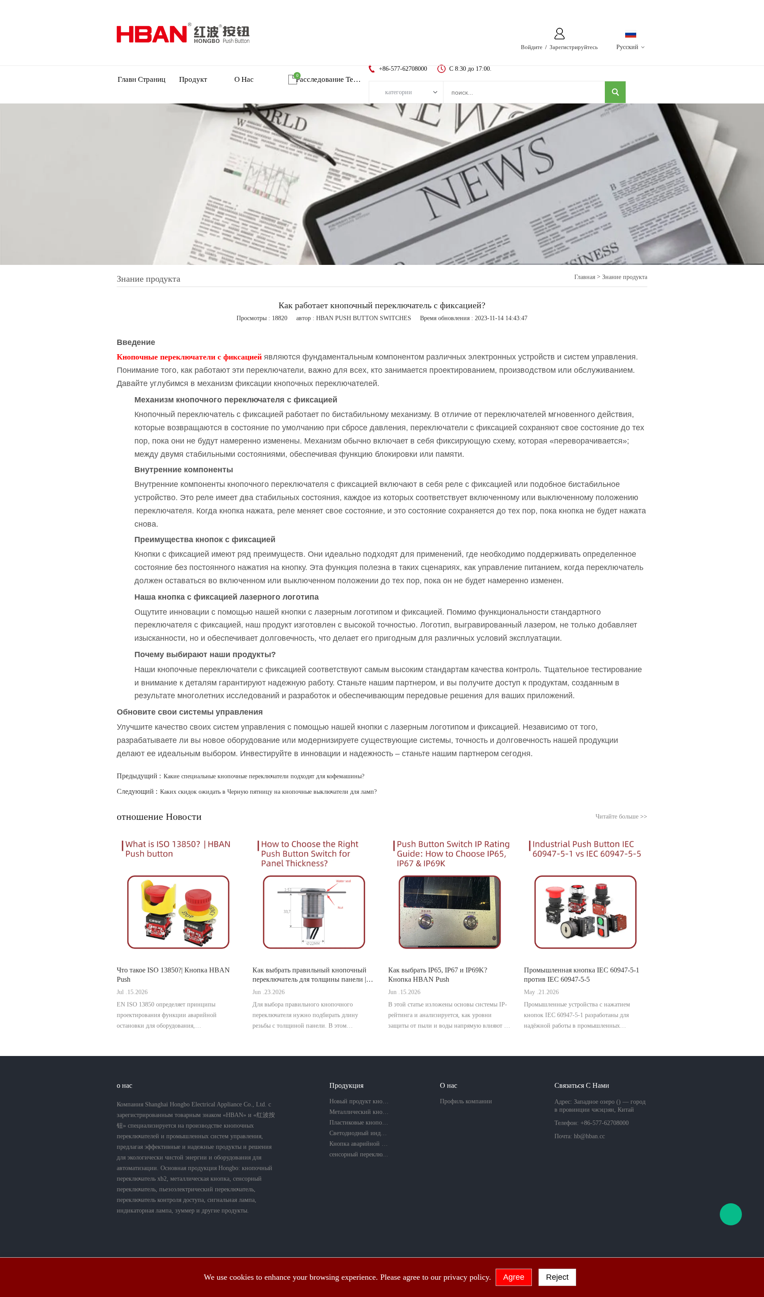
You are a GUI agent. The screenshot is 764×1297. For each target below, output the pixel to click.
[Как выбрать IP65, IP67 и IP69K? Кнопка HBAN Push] (450, 896)
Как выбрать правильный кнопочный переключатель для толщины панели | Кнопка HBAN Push (309, 975)
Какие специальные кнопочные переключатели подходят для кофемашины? (264, 776)
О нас (244, 79)
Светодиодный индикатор (359, 1133)
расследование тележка (328, 79)
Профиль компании (466, 1101)
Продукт (193, 79)
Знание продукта (624, 277)
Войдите (531, 47)
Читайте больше (621, 816)
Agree (513, 1277)
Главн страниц (141, 79)
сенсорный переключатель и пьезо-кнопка (359, 1154)
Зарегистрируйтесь (574, 47)
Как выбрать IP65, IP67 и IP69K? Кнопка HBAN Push (437, 974)
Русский (627, 47)
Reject (557, 1277)
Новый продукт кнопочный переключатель (359, 1101)
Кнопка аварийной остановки (359, 1143)
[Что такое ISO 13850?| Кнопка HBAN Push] (178, 896)
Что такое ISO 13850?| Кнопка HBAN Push (173, 974)
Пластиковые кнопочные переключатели (359, 1122)
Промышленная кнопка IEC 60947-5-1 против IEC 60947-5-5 (581, 974)
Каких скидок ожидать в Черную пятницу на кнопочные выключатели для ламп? (268, 791)
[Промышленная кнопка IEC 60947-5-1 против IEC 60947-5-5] (585, 896)
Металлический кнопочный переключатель (359, 1112)
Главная (584, 277)
